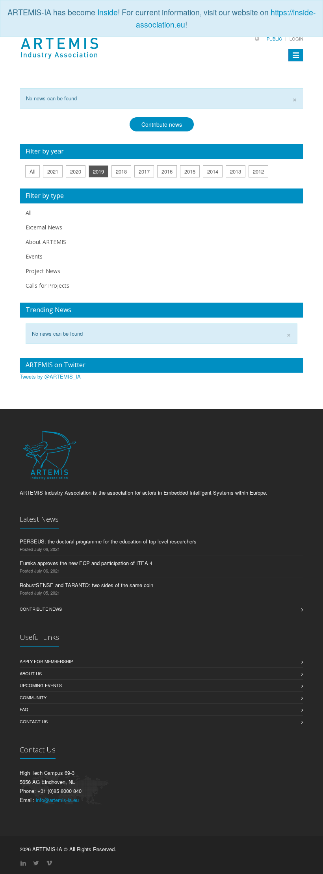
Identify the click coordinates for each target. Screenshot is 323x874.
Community (33, 697)
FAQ (24, 709)
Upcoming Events (41, 685)
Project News (43, 271)
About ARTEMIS (46, 242)
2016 (167, 171)
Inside (107, 12)
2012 (258, 171)
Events (34, 256)
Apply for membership (46, 661)
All (32, 171)
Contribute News (41, 609)
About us (31, 673)
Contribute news (161, 124)
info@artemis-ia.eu (57, 800)
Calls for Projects (47, 285)
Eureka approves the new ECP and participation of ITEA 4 (86, 563)
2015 (189, 171)
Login (296, 38)
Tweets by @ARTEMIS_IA (50, 376)
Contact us (34, 721)
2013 (235, 171)
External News (44, 227)
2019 (98, 171)
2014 (212, 171)
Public (274, 38)
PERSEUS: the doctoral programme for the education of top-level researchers (108, 541)
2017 (144, 171)
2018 (121, 171)
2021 (52, 171)
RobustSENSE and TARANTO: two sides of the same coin (86, 585)
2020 (75, 171)
